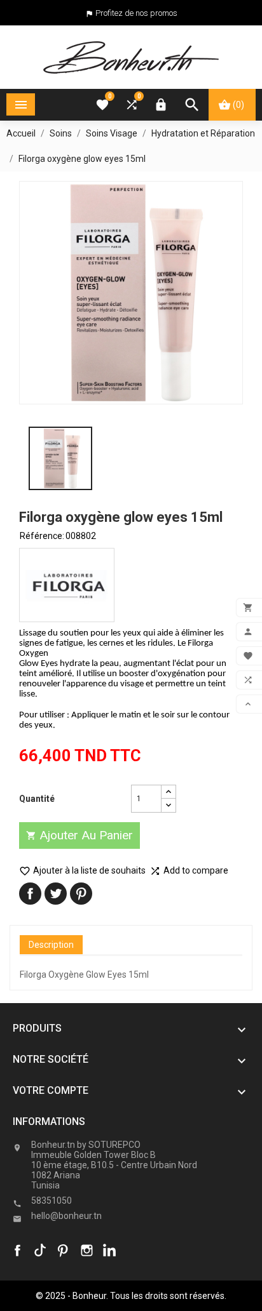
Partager (30, 893)
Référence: (42, 536)
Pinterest (81, 893)
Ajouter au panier (79, 835)
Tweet (56, 893)
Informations (49, 1121)
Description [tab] (51, 945)
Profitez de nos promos (136, 13)
